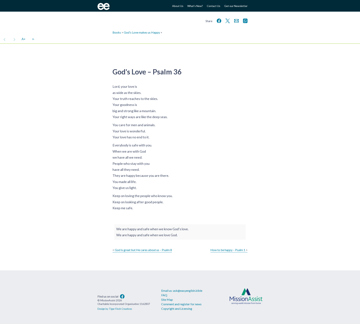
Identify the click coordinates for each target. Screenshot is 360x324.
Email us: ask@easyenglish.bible (181, 290)
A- (33, 39)
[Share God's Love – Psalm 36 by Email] (236, 20)
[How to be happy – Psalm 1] (14, 39)
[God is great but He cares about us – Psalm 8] (4, 39)
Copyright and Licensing (176, 308)
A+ (24, 39)
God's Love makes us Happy (142, 32)
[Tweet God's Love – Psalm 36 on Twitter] (227, 20)
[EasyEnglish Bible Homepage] (104, 8)
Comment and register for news (181, 304)
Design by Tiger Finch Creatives (115, 308)
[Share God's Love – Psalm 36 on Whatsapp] (245, 20)
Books (116, 32)
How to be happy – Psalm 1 (227, 250)
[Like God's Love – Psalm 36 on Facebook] (218, 20)
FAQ (164, 295)
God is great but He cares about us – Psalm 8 (143, 250)
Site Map (167, 299)
